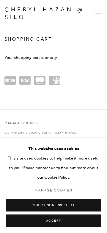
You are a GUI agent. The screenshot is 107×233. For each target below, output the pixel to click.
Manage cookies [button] (21, 123)
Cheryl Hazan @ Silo (44, 13)
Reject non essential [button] (53, 205)
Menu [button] (98, 13)
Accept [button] (53, 221)
